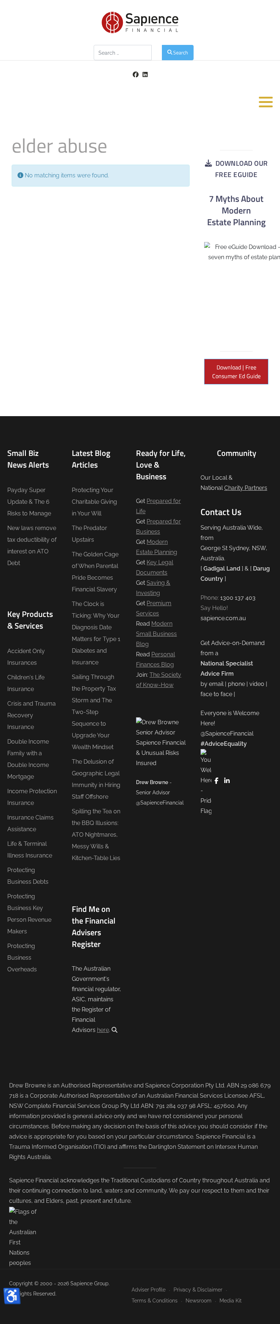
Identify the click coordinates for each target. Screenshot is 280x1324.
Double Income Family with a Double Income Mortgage (28, 759)
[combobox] (123, 52)
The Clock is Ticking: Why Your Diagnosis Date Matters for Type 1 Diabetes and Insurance (96, 633)
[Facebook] (135, 74)
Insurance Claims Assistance (30, 823)
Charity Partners (245, 487)
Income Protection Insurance (32, 797)
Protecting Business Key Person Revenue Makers (29, 914)
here (103, 1029)
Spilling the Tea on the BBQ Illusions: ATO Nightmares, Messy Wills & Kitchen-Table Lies (96, 834)
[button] (266, 102)
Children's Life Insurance (25, 683)
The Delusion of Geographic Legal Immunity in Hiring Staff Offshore (96, 779)
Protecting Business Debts (27, 876)
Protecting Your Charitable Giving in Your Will (94, 502)
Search (180, 52)
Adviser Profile (149, 1289)
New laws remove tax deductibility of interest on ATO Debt (32, 546)
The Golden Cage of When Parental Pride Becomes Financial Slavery (95, 572)
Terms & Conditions (155, 1300)
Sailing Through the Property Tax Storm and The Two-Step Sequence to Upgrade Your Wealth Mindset (94, 712)
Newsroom (198, 1300)
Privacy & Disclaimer (198, 1289)
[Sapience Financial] (140, 22)
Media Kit (230, 1300)
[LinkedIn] (144, 74)
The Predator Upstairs (89, 534)
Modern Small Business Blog (156, 634)
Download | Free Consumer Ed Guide (236, 371)
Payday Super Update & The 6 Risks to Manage (29, 502)
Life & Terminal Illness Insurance (29, 849)
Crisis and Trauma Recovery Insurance (31, 715)
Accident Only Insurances (26, 657)
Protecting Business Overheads (22, 958)
